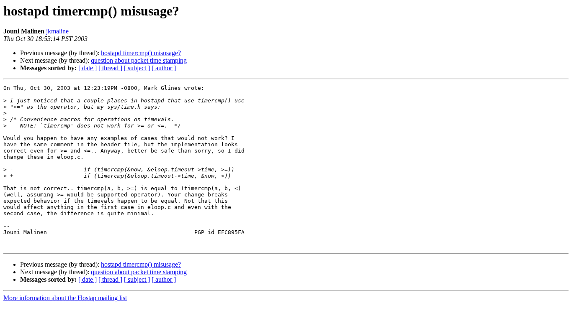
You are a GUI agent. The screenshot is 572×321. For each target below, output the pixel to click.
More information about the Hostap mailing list (65, 297)
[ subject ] (137, 67)
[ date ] (87, 67)
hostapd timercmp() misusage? (141, 52)
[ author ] (164, 67)
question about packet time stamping (139, 60)
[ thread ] (110, 67)
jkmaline (57, 31)
